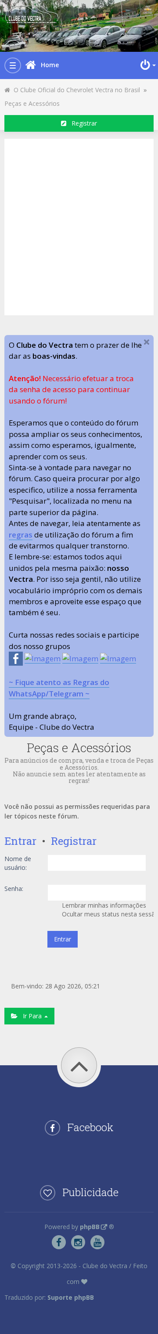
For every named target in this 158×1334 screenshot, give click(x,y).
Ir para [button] (30, 1016)
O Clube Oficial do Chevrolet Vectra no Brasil (75, 90)
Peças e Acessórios (32, 103)
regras (20, 535)
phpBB (90, 1226)
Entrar (20, 841)
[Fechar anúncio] (146, 342)
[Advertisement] (79, 226)
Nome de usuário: (17, 863)
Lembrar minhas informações (103, 905)
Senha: (13, 888)
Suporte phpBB (70, 1297)
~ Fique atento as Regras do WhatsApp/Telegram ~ (59, 687)
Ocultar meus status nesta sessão (107, 914)
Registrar (81, 123)
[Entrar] (147, 65)
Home (50, 65)
